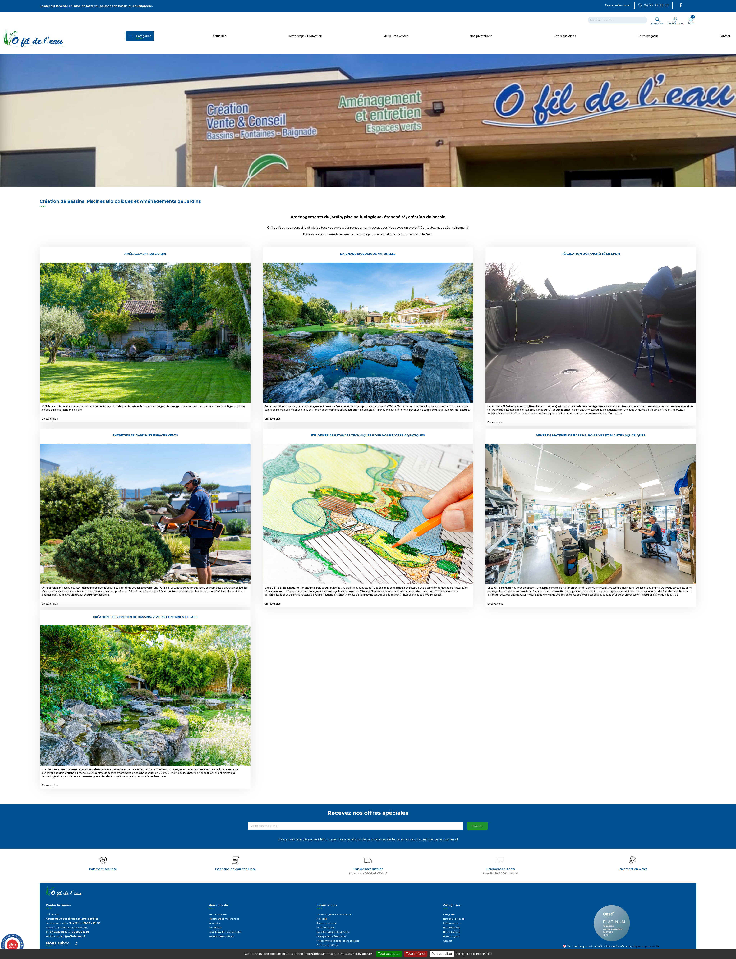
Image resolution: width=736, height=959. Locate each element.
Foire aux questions (327, 945)
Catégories (449, 914)
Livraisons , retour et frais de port (334, 914)
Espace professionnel (617, 5)
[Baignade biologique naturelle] (368, 332)
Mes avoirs (214, 923)
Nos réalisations (451, 931)
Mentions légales (326, 927)
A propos (322, 918)
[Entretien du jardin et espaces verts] (145, 513)
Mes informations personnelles (225, 931)
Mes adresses (215, 927)
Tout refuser (416, 954)
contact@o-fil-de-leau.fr (70, 936)
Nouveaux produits (453, 918)
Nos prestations (451, 927)
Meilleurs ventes (451, 923)
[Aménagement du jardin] (145, 332)
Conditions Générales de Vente (333, 931)
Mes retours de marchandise (223, 918)
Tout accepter (389, 954)
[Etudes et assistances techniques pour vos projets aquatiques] (368, 513)
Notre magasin (451, 936)
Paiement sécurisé (327, 923)
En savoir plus (50, 418)
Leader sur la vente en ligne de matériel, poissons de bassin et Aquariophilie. (96, 6)
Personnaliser (441, 954)
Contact (447, 940)
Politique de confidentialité (331, 936)
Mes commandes (217, 914)
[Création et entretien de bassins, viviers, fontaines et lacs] (145, 695)
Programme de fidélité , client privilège (338, 940)
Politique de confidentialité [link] (474, 954)
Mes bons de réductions (221, 936)
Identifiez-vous (676, 23)
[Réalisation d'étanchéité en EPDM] (590, 332)
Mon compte (218, 905)
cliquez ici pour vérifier (646, 946)
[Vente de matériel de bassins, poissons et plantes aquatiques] (590, 513)
